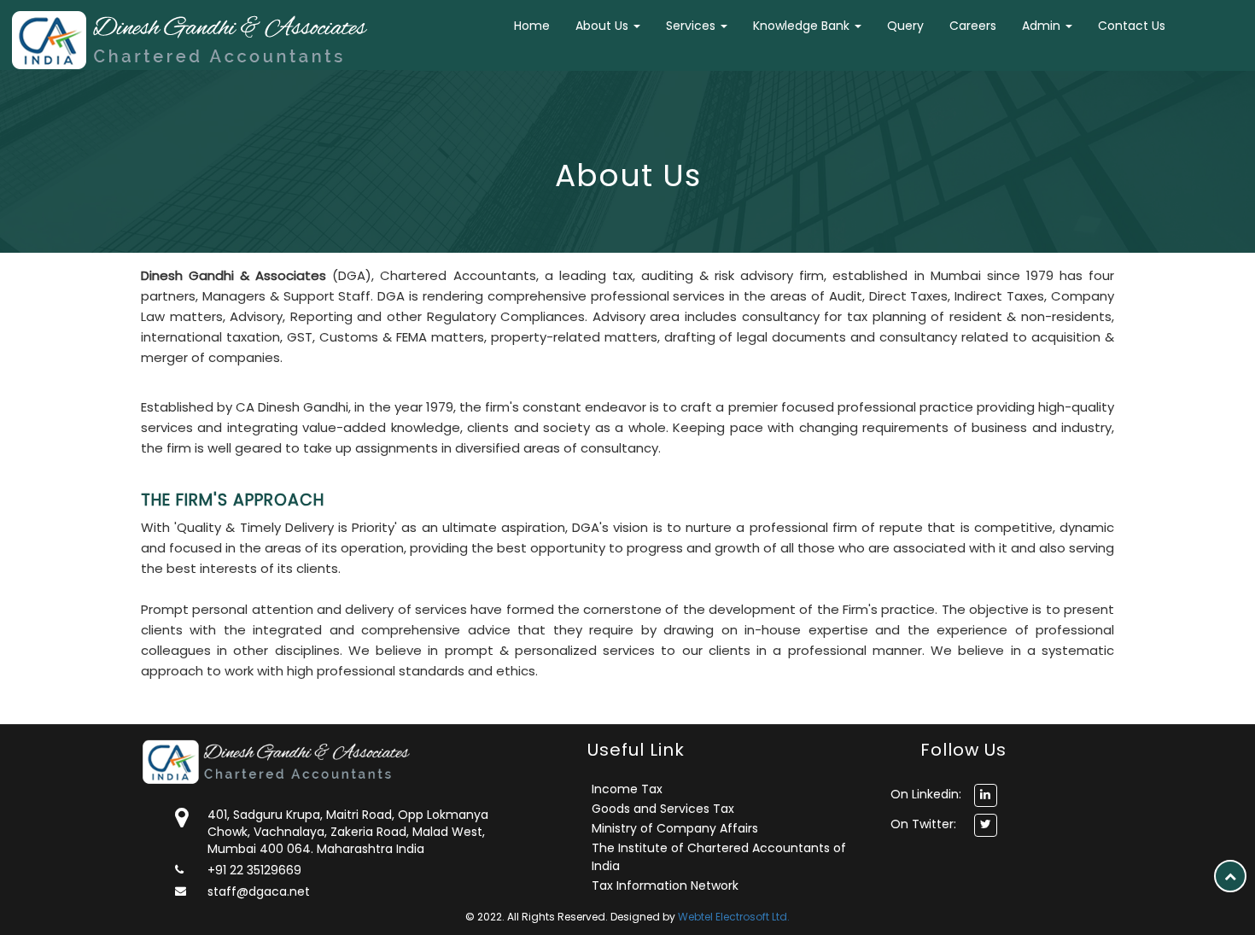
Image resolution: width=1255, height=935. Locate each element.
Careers (972, 25)
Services (692, 25)
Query (905, 25)
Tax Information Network (665, 885)
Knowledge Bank (803, 25)
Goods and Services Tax (663, 808)
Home (532, 25)
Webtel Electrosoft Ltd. (734, 916)
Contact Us (1131, 25)
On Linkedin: (925, 794)
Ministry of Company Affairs (675, 828)
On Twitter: (923, 824)
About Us (603, 25)
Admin (1043, 25)
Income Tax (627, 789)
